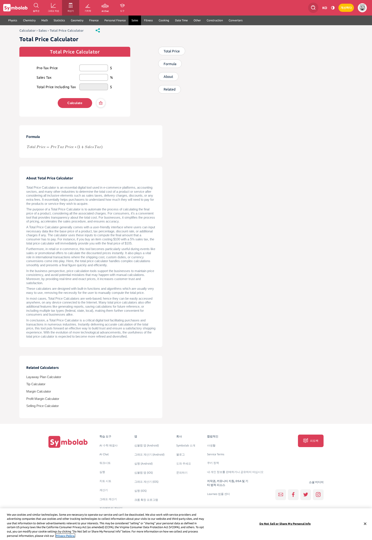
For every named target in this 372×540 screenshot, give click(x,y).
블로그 (180, 454)
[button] (97, 30)
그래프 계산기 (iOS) (146, 481)
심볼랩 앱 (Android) (146, 445)
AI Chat (104, 454)
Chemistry (29, 20)
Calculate (74, 103)
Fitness (148, 20)
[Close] (365, 524)
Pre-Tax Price (47, 68)
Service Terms (215, 454)
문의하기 (182, 472)
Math (44, 20)
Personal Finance (115, 20)
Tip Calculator (35, 384)
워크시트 (105, 463)
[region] (186, 524)
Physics (12, 20)
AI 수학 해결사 (108, 445)
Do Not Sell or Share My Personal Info (285, 523)
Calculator (27, 30)
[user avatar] (362, 7)
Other (197, 20)
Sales (135, 20)
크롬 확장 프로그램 (146, 499)
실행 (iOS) (140, 490)
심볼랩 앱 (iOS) (143, 472)
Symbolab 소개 (185, 445)
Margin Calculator (38, 391)
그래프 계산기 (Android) (149, 454)
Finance (94, 20)
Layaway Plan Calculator (43, 377)
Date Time (181, 20)
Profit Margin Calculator (42, 399)
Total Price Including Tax (56, 87)
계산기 (103, 490)
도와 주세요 (183, 463)
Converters (236, 20)
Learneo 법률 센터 (218, 494)
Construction (215, 20)
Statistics (59, 20)
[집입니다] (68, 441)
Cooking (164, 20)
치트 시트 (105, 481)
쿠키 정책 (213, 463)
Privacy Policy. (65, 535)
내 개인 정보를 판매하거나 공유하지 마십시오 (235, 472)
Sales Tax (44, 77)
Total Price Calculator (67, 30)
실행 (102, 472)
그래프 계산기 (108, 499)
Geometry (77, 20)
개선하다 (346, 7)
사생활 (211, 445)
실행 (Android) (143, 463)
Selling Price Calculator (42, 406)
